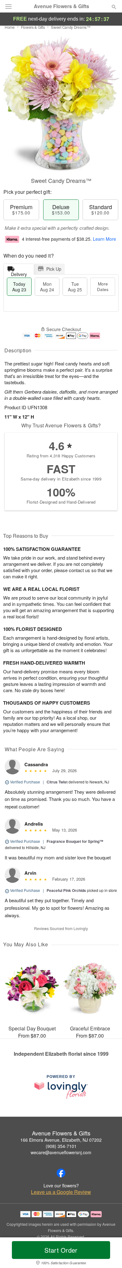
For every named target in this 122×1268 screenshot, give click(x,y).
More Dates (103, 286)
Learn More (104, 239)
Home (10, 27)
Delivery (19, 272)
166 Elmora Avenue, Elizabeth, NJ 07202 (61, 1140)
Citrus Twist (57, 782)
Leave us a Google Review (61, 1192)
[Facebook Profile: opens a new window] (61, 1173)
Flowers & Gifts (33, 27)
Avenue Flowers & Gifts (61, 6)
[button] (109, 1254)
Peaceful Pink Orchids (66, 890)
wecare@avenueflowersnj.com (61, 1152)
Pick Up (53, 269)
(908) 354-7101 (61, 1146)
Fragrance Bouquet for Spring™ (75, 841)
